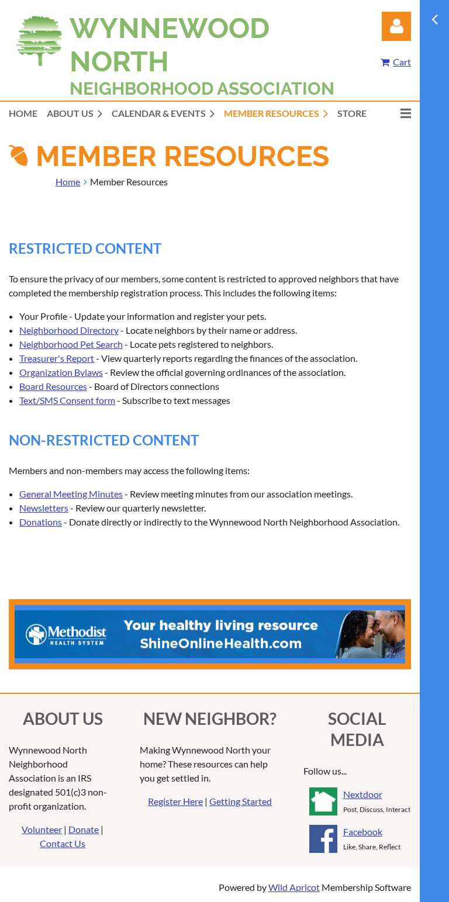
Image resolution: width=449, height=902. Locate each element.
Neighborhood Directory (69, 330)
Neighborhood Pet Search (71, 344)
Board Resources (53, 386)
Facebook (362, 831)
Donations (40, 521)
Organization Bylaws (61, 372)
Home (68, 181)
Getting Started (240, 801)
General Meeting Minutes (71, 493)
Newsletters (43, 507)
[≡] (393, 113)
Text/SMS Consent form (67, 400)
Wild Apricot (294, 887)
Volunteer (42, 829)
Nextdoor (362, 794)
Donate (83, 829)
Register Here (175, 801)
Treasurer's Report (56, 358)
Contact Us (62, 843)
